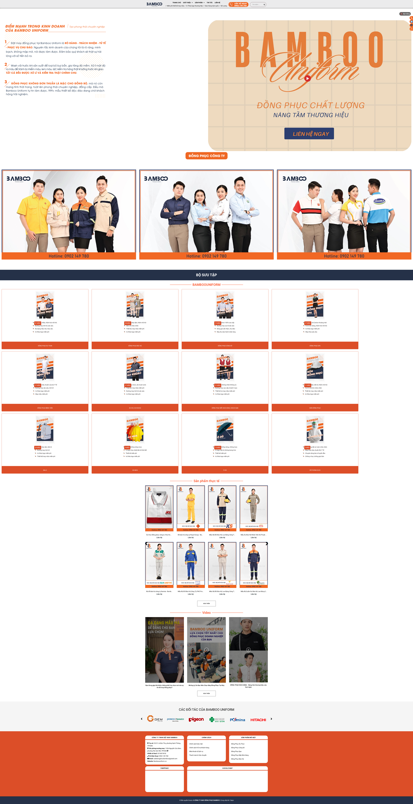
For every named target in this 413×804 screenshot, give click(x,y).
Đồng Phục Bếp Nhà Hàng (240, 755)
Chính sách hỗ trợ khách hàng (199, 747)
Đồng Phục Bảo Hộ (237, 759)
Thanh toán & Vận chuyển (197, 755)
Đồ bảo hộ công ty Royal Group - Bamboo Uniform (195, 535)
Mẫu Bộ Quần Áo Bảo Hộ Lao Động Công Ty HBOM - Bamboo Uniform (264, 591)
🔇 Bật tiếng (405, 14)
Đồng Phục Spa (236, 751)
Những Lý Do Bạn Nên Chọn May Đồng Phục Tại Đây (206, 685)
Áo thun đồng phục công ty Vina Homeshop (161, 535)
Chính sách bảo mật (196, 744)
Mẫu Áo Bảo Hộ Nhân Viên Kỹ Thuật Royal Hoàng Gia (259, 535)
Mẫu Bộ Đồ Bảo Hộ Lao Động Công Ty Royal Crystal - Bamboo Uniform (233, 591)
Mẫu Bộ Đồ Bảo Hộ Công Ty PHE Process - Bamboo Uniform (198, 591)
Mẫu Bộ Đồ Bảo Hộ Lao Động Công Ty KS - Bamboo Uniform (229, 535)
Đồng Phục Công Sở (237, 747)
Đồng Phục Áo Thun (237, 744)
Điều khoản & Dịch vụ (196, 751)
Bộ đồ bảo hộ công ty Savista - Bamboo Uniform (162, 591)
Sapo (232, 800)
